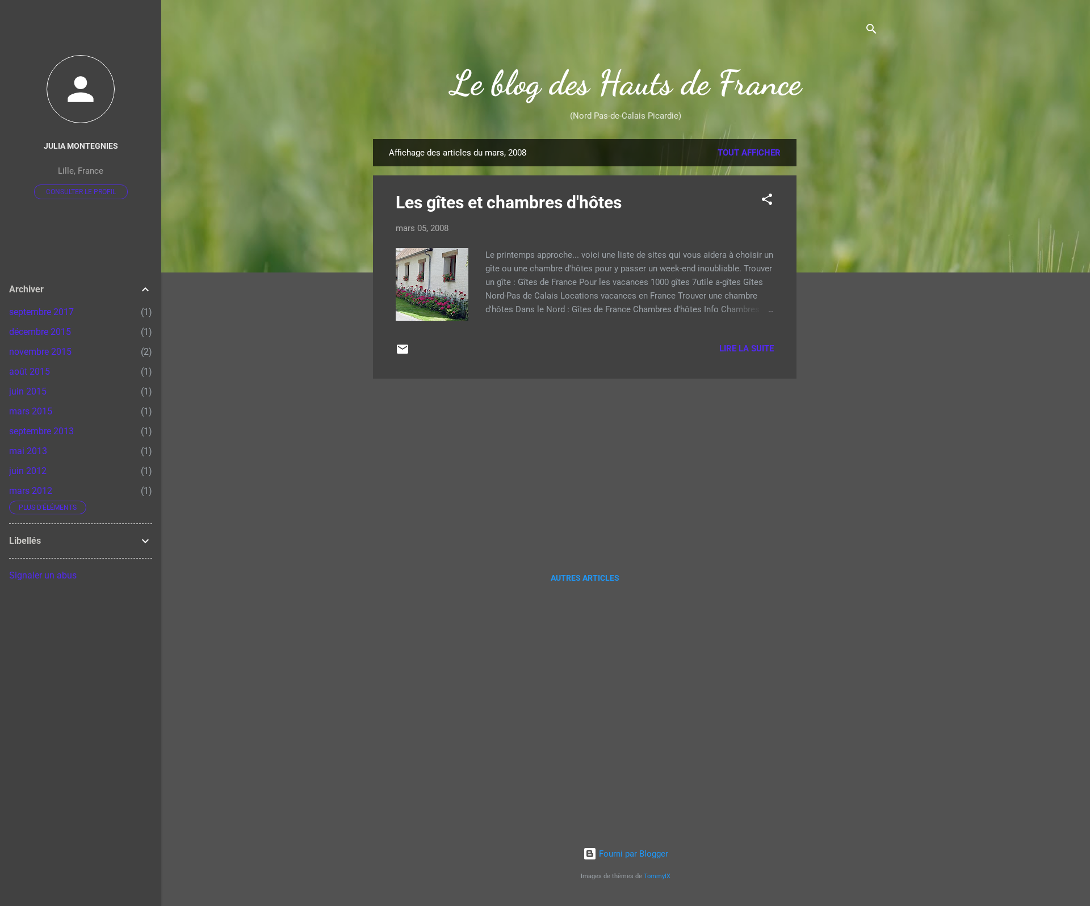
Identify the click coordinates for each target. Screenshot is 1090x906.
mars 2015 (30, 411)
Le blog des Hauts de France (626, 82)
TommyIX (657, 876)
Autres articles (585, 577)
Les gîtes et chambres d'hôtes (509, 202)
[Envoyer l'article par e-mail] (402, 353)
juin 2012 (28, 470)
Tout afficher (749, 153)
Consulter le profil (81, 192)
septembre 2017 (41, 312)
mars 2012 (30, 490)
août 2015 (29, 371)
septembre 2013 (41, 431)
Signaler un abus (43, 575)
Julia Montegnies (81, 145)
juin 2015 (28, 391)
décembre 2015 (40, 331)
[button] (767, 201)
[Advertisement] (842, 309)
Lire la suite (746, 348)
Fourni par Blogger (632, 854)
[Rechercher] (871, 31)
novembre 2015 (40, 351)
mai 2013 (28, 451)
